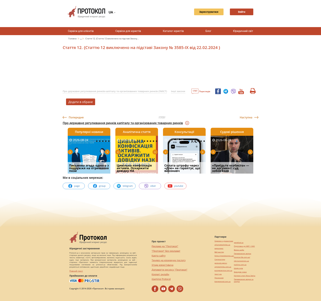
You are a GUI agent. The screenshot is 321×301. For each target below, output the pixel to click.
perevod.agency (221, 263)
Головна (72, 38)
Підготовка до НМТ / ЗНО (244, 246)
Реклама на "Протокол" (165, 246)
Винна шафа (239, 250)
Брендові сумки (240, 272)
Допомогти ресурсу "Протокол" (169, 269)
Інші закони (178, 91)
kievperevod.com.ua (223, 281)
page (77, 185)
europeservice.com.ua (223, 270)
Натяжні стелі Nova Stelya (244, 276)
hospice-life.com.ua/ (242, 257)
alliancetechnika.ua (222, 245)
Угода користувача (162, 265)
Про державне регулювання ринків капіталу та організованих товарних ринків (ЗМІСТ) (115, 91)
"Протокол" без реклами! (166, 251)
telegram (128, 185)
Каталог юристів (173, 31)
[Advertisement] (143, 70)
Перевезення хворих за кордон (243, 280)
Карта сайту (159, 255)
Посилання (219, 278)
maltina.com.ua (240, 265)
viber (153, 185)
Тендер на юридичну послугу (169, 260)
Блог (208, 31)
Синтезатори (220, 259)
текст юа (218, 274)
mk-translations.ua (241, 261)
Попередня (76, 117)
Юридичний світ (243, 31)
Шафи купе (238, 268)
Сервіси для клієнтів (81, 31)
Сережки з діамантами (224, 241)
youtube (178, 185)
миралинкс (219, 248)
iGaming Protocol (161, 279)
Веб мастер (219, 252)
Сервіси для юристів (128, 31)
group (102, 185)
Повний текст (76, 271)
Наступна (246, 117)
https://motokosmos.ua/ (224, 256)
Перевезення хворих (242, 254)
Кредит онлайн (160, 274)
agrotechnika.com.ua (223, 267)
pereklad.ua (238, 242)
